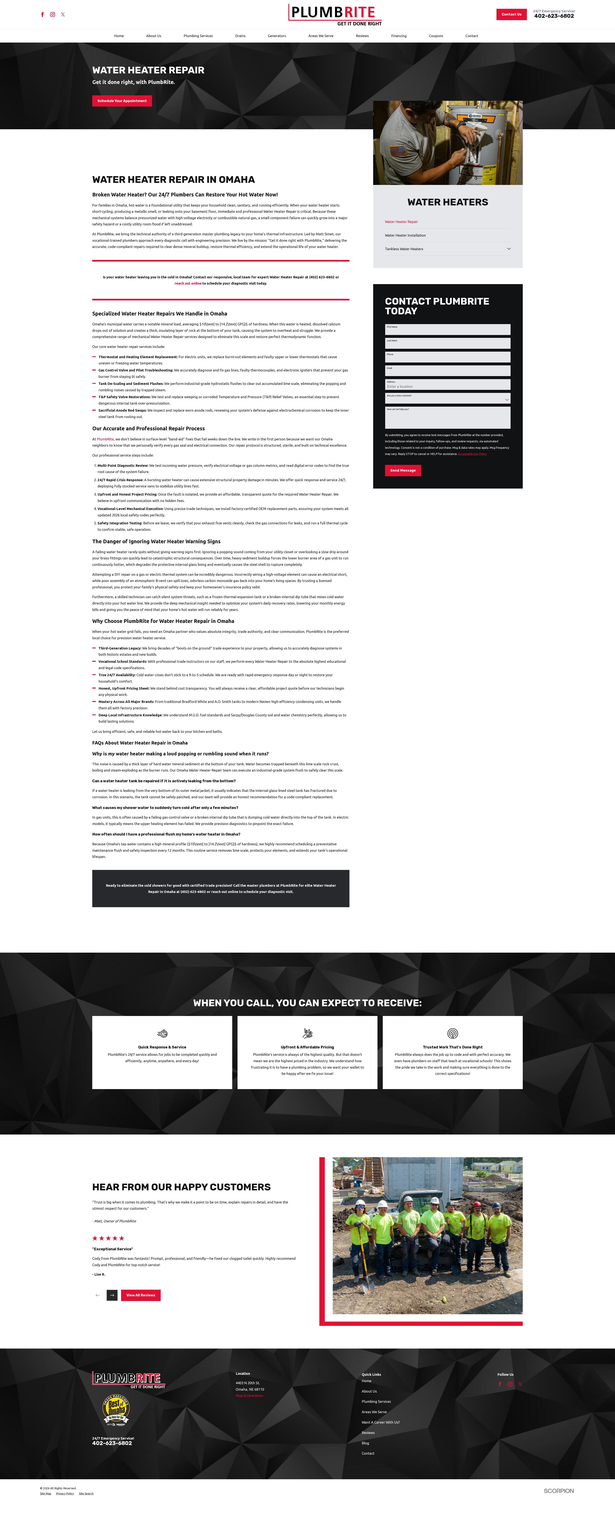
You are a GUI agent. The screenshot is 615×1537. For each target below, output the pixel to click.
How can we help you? (398, 409)
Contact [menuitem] (472, 36)
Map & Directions (249, 1396)
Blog (365, 1443)
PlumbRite (105, 439)
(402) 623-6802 (322, 277)
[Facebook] (42, 14)
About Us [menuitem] (153, 36)
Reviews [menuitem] (362, 36)
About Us (369, 1391)
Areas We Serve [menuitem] (320, 36)
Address (391, 382)
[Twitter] (62, 14)
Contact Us (512, 14)
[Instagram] (52, 14)
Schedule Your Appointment (122, 101)
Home (366, 1381)
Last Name (392, 340)
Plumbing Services (376, 1401)
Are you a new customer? (399, 395)
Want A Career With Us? (381, 1422)
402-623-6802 (554, 16)
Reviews (368, 1433)
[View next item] (112, 1295)
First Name (392, 327)
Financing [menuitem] (399, 36)
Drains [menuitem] (240, 36)
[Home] (335, 14)
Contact (368, 1453)
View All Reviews (140, 1295)
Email (389, 368)
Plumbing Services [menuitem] (198, 36)
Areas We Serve (374, 1412)
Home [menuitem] (119, 36)
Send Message (403, 470)
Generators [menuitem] (277, 36)
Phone (390, 354)
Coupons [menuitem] (436, 36)
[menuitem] (448, 221)
